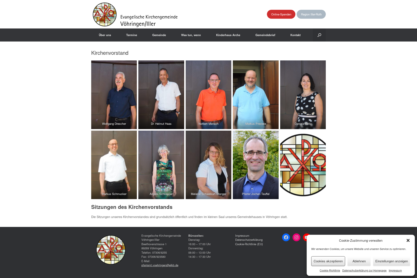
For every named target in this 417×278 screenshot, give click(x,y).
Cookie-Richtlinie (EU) (249, 244)
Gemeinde (159, 35)
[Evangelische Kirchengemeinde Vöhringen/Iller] (135, 14)
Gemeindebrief (265, 35)
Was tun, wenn (191, 35)
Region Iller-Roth (311, 14)
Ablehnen (359, 261)
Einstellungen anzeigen (391, 261)
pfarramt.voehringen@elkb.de (159, 265)
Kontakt (295, 35)
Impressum (395, 270)
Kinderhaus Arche (228, 35)
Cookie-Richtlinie (330, 270)
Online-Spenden (281, 14)
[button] (408, 240)
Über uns (105, 35)
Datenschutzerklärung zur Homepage (364, 270)
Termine (131, 35)
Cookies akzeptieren (328, 261)
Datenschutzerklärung (249, 240)
